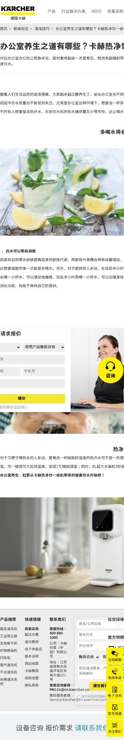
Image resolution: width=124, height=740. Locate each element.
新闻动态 (21, 29)
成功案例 (32, 642)
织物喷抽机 (8, 651)
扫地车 (5, 658)
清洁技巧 (42, 29)
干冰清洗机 (8, 672)
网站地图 (32, 664)
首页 (3, 29)
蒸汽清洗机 (8, 665)
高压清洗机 (8, 629)
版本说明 (32, 656)
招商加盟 (32, 678)
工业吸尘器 (8, 636)
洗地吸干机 (8, 643)
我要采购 (32, 629)
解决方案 (32, 635)
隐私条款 (32, 685)
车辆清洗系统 (8, 682)
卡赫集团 (32, 671)
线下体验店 (33, 649)
